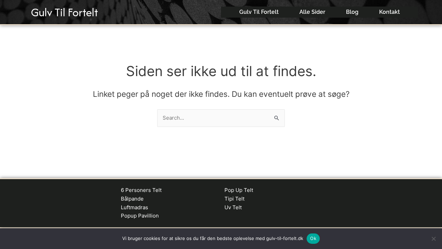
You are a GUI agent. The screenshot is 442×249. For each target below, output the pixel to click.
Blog (352, 12)
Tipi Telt (234, 198)
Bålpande (132, 198)
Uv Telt (233, 207)
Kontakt (389, 12)
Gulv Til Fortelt (64, 12)
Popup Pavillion (140, 215)
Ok (313, 238)
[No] (433, 238)
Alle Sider (312, 12)
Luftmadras (134, 207)
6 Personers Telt (141, 190)
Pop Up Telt (238, 190)
